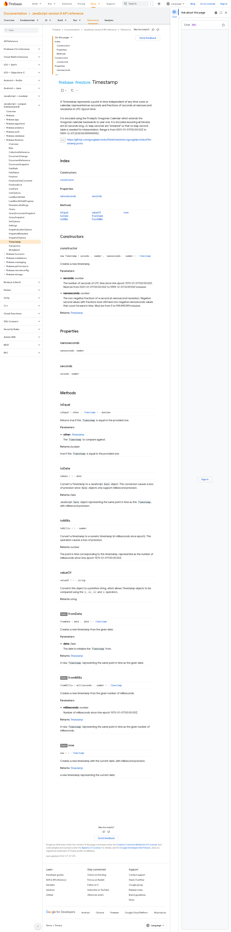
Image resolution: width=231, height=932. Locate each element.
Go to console (207, 3)
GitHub (49, 894)
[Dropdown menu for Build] (41, 4)
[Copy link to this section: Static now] (77, 745)
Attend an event (95, 894)
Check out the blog (96, 874)
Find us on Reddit (95, 879)
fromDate (97, 216)
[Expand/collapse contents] (71, 37)
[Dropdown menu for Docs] (100, 4)
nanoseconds (68, 196)
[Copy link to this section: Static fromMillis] (85, 678)
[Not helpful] (157, 29)
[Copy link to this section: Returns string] (80, 599)
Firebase (56, 29)
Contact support (137, 874)
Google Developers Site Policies (135, 847)
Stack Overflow (136, 879)
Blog (192, 3)
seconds (97, 196)
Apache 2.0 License (91, 847)
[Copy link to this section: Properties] (76, 189)
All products (160, 912)
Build (35, 3)
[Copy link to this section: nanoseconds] (82, 343)
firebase (66, 82)
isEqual (64, 212)
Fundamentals (27, 20)
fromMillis (97, 219)
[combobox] (138, 4)
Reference (93, 20)
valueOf (96, 212)
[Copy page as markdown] (72, 90)
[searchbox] (21, 30)
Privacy (58, 925)
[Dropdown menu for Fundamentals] (38, 20)
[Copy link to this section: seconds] (75, 366)
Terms (49, 925)
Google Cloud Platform (136, 912)
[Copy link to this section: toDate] (73, 469)
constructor (67, 180)
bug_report (216, 13)
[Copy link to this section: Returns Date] (79, 495)
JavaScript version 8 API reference (57, 14)
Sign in (223, 3)
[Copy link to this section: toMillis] (73, 521)
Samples (108, 20)
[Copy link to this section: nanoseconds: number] (92, 293)
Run (50, 3)
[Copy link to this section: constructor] (80, 248)
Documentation (15, 14)
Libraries (50, 889)
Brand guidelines (137, 894)
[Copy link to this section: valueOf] (74, 573)
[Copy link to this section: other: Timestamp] (87, 435)
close (226, 13)
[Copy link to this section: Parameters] (77, 271)
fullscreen (221, 13)
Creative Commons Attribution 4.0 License (136, 844)
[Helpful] (153, 29)
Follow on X (93, 884)
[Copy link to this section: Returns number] (82, 547)
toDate (64, 216)
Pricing (81, 3)
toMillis (64, 219)
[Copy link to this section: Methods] (74, 205)
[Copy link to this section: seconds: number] (87, 278)
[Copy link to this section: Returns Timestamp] (86, 313)
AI (46, 20)
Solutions (67, 3)
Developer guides (54, 874)
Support (111, 3)
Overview (9, 20)
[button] (18, 49)
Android (85, 912)
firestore (82, 82)
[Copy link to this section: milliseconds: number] (91, 707)
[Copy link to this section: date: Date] (79, 644)
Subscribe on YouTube (98, 889)
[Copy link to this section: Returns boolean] (83, 447)
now (126, 212)
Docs (93, 3)
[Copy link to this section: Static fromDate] (85, 614)
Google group (136, 884)
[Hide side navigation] (38, 926)
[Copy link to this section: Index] (73, 161)
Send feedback (147, 38)
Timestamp (145, 256)
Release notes (136, 889)
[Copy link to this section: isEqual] (73, 405)
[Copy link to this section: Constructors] (79, 173)
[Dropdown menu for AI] (51, 20)
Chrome (100, 912)
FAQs (131, 899)
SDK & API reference (56, 879)
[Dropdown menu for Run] (55, 4)
